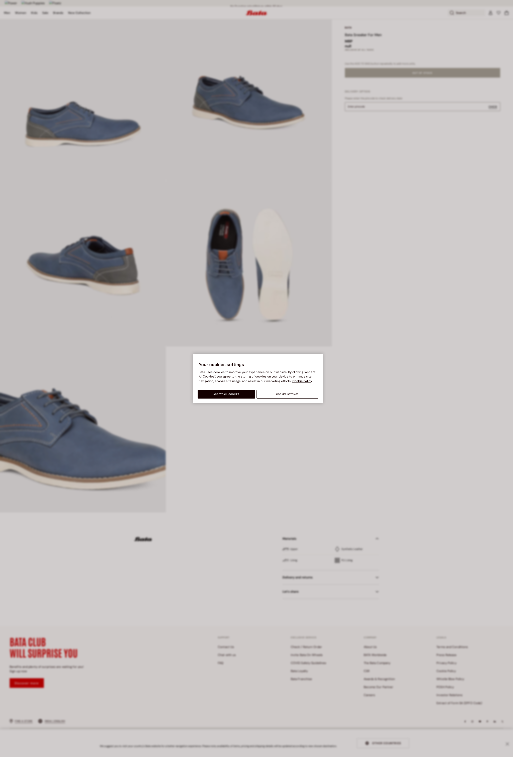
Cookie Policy (302, 381)
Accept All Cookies (226, 394)
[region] (258, 378)
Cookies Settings (287, 394)
